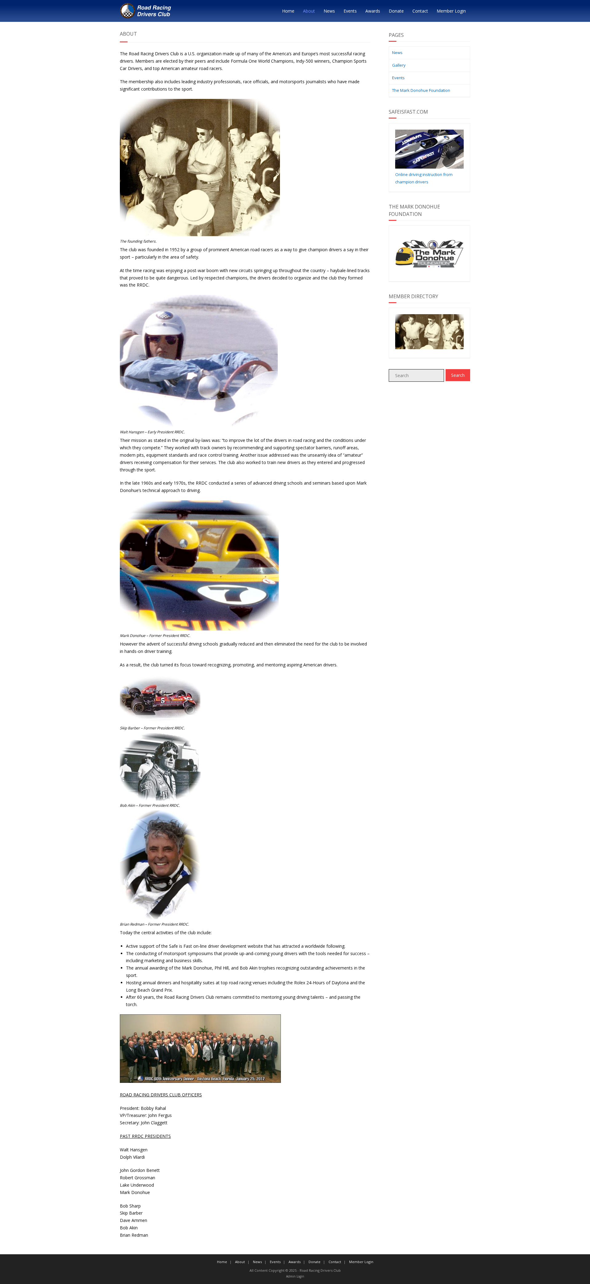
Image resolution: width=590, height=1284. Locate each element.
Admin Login (295, 1276)
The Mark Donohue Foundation (421, 90)
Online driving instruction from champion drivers (424, 178)
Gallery (399, 65)
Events (350, 11)
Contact (420, 11)
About (309, 11)
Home (288, 11)
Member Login (451, 11)
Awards (372, 11)
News (329, 11)
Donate (396, 11)
